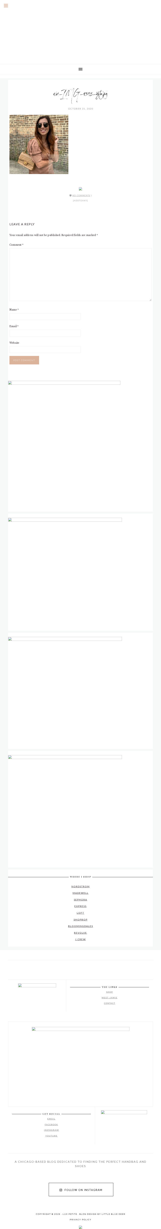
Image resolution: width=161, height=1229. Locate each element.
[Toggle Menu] (6, 5)
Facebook (51, 1124)
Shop (109, 992)
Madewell (81, 892)
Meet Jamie (109, 997)
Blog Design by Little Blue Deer (102, 1214)
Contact (109, 1003)
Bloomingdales (80, 926)
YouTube (51, 1135)
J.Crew (80, 939)
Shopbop (81, 919)
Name (14, 309)
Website (14, 342)
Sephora (80, 899)
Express (80, 906)
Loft (80, 912)
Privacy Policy (80, 1220)
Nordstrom (80, 886)
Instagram (51, 1130)
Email (14, 326)
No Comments (81, 195)
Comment (16, 244)
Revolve (80, 932)
